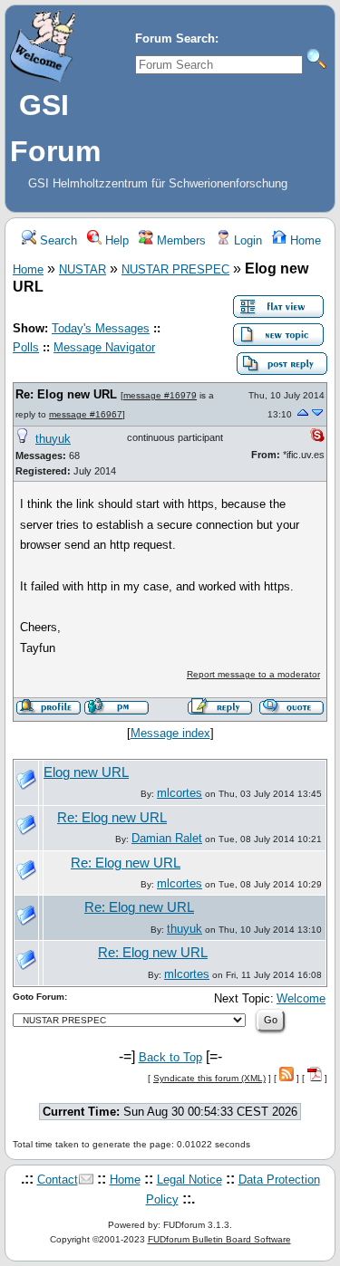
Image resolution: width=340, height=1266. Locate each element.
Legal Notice (189, 1179)
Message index (170, 733)
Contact (57, 1179)
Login (246, 240)
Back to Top (170, 1057)
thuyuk (53, 439)
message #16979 (160, 395)
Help (115, 240)
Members (179, 240)
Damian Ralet (166, 838)
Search (56, 240)
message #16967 (85, 414)
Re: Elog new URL (66, 394)
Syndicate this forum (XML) (209, 1078)
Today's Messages (101, 328)
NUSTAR (82, 269)
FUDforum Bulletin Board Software (219, 1239)
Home (304, 240)
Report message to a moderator (253, 674)
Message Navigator (104, 347)
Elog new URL (86, 772)
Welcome (301, 998)
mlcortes (179, 793)
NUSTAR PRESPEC (175, 269)
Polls (26, 347)
